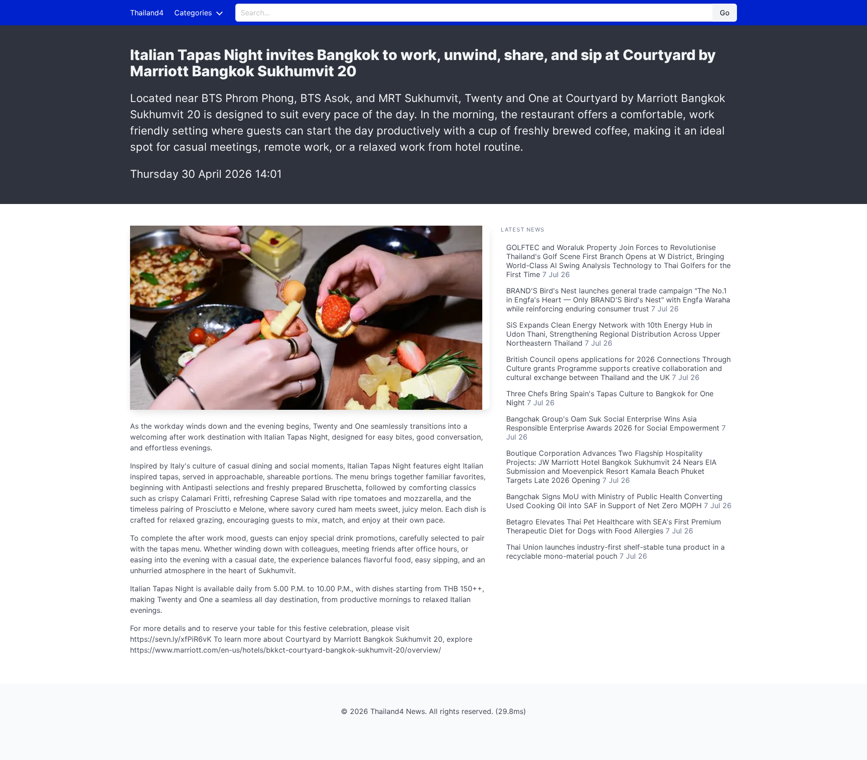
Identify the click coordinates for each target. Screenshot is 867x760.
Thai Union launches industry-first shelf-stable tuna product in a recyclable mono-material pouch (615, 551)
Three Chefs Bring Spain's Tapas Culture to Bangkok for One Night (609, 398)
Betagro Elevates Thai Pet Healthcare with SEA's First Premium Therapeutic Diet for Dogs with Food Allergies (613, 526)
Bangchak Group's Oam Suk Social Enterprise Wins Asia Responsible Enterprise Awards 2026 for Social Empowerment (616, 427)
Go (725, 12)
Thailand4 (146, 12)
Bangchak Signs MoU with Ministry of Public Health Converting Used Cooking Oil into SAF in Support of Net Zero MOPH (619, 501)
